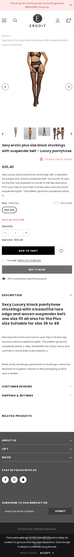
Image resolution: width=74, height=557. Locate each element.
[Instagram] (14, 479)
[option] (37, 87)
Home (5, 35)
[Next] (68, 86)
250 (9, 278)
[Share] (68, 250)
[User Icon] (58, 20)
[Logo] (37, 20)
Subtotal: (7, 239)
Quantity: (7, 226)
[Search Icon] (15, 20)
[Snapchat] (23, 479)
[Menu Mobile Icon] (4, 20)
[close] (71, 5)
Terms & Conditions (29, 260)
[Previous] (5, 86)
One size (9, 209)
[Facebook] (5, 479)
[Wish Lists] (61, 250)
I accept (12, 260)
